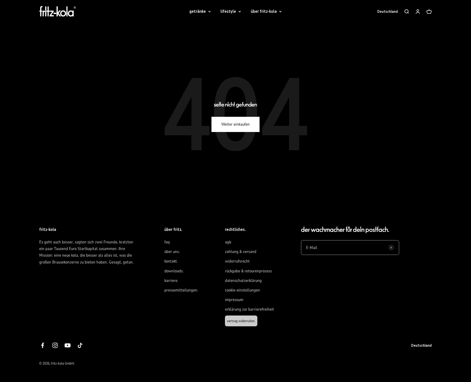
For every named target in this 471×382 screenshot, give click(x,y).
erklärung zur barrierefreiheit (249, 309)
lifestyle (228, 11)
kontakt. (171, 261)
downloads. (174, 271)
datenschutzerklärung (243, 280)
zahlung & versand (240, 251)
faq (167, 242)
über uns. (172, 251)
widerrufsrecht (237, 261)
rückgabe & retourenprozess (248, 271)
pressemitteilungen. (181, 290)
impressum (234, 300)
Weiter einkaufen (235, 124)
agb (228, 242)
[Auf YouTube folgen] (67, 345)
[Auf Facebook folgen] (42, 345)
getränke (197, 11)
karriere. (171, 280)
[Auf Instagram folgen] (55, 345)
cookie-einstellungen (242, 290)
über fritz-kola (264, 11)
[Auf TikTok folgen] (80, 345)
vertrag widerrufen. (241, 320)
